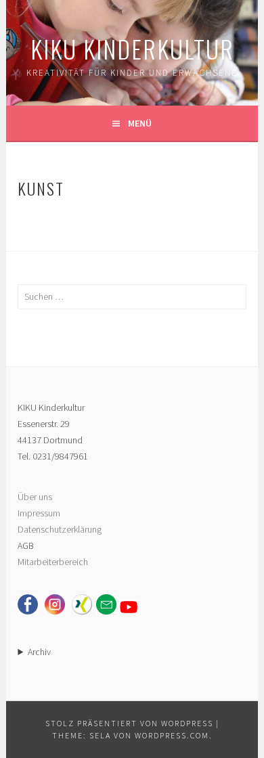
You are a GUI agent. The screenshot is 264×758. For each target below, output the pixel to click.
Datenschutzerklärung (60, 529)
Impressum (39, 513)
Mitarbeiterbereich (53, 562)
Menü (140, 123)
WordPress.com (172, 735)
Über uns (35, 497)
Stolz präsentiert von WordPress (129, 723)
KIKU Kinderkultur (132, 48)
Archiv (39, 652)
